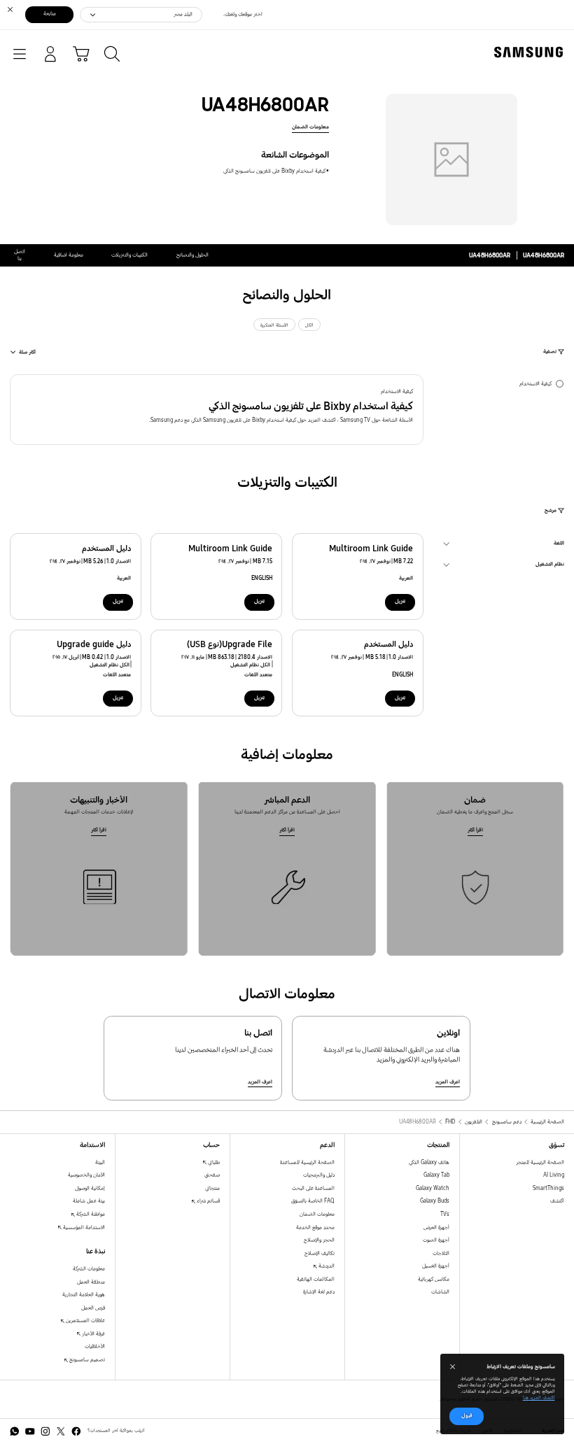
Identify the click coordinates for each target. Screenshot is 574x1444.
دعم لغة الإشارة (319, 1292)
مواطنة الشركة (90, 1214)
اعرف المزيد (447, 1082)
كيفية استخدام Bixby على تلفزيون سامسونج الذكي (274, 171)
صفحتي (212, 1175)
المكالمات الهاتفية (316, 1279)
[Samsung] (531, 52)
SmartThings (548, 1188)
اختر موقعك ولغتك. (242, 14)
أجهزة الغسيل (435, 1266)
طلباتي (213, 1162)
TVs (444, 1214)
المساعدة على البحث (313, 1188)
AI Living (553, 1175)
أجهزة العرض (436, 1227)
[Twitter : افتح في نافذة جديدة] (61, 1431)
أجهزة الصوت (436, 1240)
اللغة (559, 545)
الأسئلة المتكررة (274, 325)
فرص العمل (93, 1308)
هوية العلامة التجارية (83, 1294)
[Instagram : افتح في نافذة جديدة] (45, 1431)
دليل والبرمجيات (319, 1175)
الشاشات (440, 1292)
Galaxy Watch (432, 1188)
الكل (309, 325)
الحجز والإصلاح (319, 1240)
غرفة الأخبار (92, 1334)
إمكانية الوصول (90, 1188)
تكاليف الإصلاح (319, 1253)
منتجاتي (212, 1188)
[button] (217, 409)
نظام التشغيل (550, 566)
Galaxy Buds (434, 1201)
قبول (466, 1416)
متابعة (49, 13)
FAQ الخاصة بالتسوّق (313, 1201)
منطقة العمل (91, 1282)
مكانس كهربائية (433, 1279)
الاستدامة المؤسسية (83, 1227)
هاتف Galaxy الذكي (429, 1162)
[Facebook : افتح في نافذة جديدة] (76, 1431)
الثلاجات (441, 1253)
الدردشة (326, 1266)
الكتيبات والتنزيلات (129, 255)
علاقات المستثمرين (84, 1320)
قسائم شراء (207, 1201)
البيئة (100, 1162)
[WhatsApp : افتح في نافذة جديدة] (15, 1431)
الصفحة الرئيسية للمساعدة (307, 1162)
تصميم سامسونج (86, 1360)
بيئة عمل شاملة (89, 1201)
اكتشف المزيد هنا (539, 1398)
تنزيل (400, 601)
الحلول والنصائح (192, 255)
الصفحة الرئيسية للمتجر (540, 1162)
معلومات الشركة (89, 1269)
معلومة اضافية (68, 255)
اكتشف (557, 1201)
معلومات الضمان (310, 127)
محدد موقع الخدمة (315, 1227)
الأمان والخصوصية (86, 1175)
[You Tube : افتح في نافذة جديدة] (30, 1431)
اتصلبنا (19, 255)
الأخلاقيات (95, 1346)
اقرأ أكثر (475, 830)
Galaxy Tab (436, 1175)
